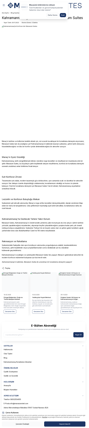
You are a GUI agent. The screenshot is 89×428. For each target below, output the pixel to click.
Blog (5, 358)
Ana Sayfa (5, 13)
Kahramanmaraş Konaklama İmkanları (18, 362)
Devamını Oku (10, 311)
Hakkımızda (8, 349)
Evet (63, 15)
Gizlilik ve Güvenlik (11, 376)
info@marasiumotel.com (19, 403)
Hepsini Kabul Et (64, 424)
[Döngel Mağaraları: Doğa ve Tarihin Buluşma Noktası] (15, 282)
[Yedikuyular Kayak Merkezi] (43, 282)
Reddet (44, 417)
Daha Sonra (52, 15)
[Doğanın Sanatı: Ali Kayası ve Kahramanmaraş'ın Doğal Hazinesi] (72, 282)
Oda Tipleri (8, 354)
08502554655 (15, 399)
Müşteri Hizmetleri (10, 390)
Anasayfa (7, 385)
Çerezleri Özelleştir (22, 424)
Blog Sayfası (15, 13)
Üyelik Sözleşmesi (11, 372)
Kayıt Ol (78, 335)
